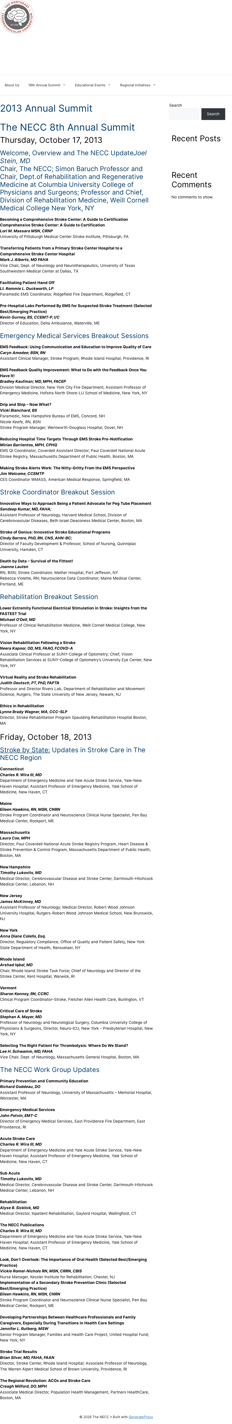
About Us (12, 85)
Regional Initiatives (135, 85)
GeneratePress (141, 1417)
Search (175, 105)
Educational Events (90, 85)
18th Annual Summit (44, 85)
